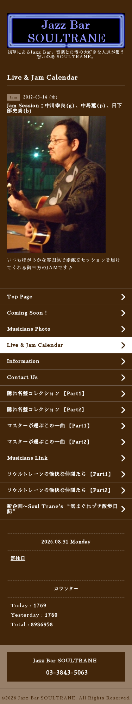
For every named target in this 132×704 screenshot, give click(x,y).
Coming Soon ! (27, 312)
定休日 (18, 558)
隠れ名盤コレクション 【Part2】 (47, 409)
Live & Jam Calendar (35, 345)
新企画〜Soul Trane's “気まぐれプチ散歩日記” (62, 509)
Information (23, 361)
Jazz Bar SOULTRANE (46, 698)
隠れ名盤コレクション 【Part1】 (47, 393)
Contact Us (22, 377)
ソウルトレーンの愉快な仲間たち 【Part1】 (60, 474)
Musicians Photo (29, 328)
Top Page (20, 296)
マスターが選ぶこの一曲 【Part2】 (49, 441)
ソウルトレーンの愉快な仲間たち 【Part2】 (60, 490)
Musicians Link (27, 457)
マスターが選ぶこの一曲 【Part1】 (49, 425)
